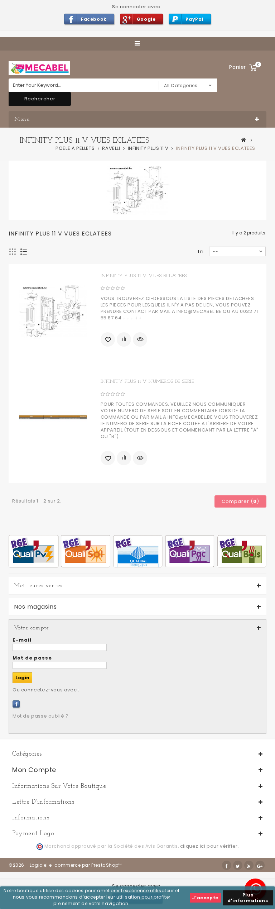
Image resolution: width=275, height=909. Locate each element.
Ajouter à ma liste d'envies (108, 339)
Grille (12, 252)
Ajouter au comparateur (124, 339)
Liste (23, 252)
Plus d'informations (247, 898)
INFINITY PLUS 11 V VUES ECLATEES (144, 276)
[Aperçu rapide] (140, 339)
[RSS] (249, 865)
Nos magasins (35, 607)
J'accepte (205, 898)
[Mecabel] (39, 68)
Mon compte (34, 769)
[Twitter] (237, 865)
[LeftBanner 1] (137, 550)
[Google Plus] (260, 865)
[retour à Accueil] (244, 140)
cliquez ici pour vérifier (209, 846)
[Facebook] (16, 704)
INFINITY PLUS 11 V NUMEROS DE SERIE (147, 381)
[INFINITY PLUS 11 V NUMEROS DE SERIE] (53, 417)
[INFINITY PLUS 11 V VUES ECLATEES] (53, 312)
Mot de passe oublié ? (41, 716)
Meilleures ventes (38, 586)
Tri (200, 251)
